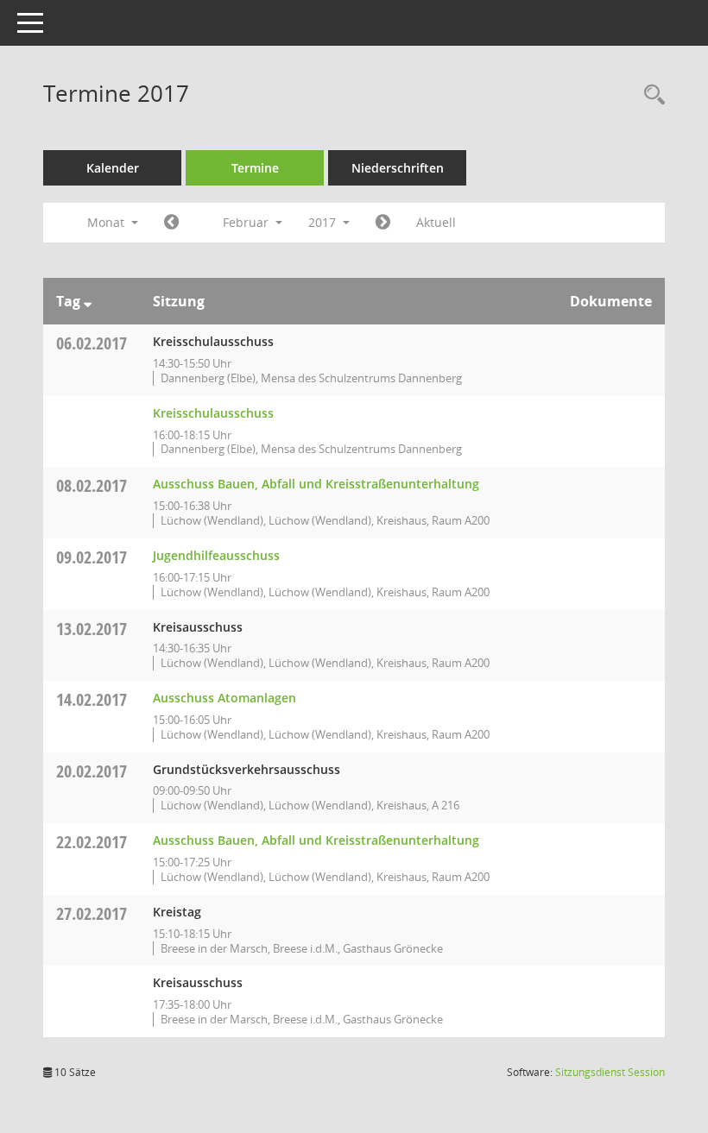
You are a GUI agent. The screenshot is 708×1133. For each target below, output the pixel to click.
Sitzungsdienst (610, 1072)
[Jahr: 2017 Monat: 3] (383, 222)
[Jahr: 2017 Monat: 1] (171, 222)
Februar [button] (247, 222)
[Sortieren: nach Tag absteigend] (88, 301)
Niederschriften (397, 168)
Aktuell (436, 222)
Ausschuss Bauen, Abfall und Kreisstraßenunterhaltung (316, 483)
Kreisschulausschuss (213, 413)
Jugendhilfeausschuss (216, 555)
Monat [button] (107, 222)
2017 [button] (323, 222)
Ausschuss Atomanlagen (224, 697)
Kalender (112, 168)
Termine (255, 168)
